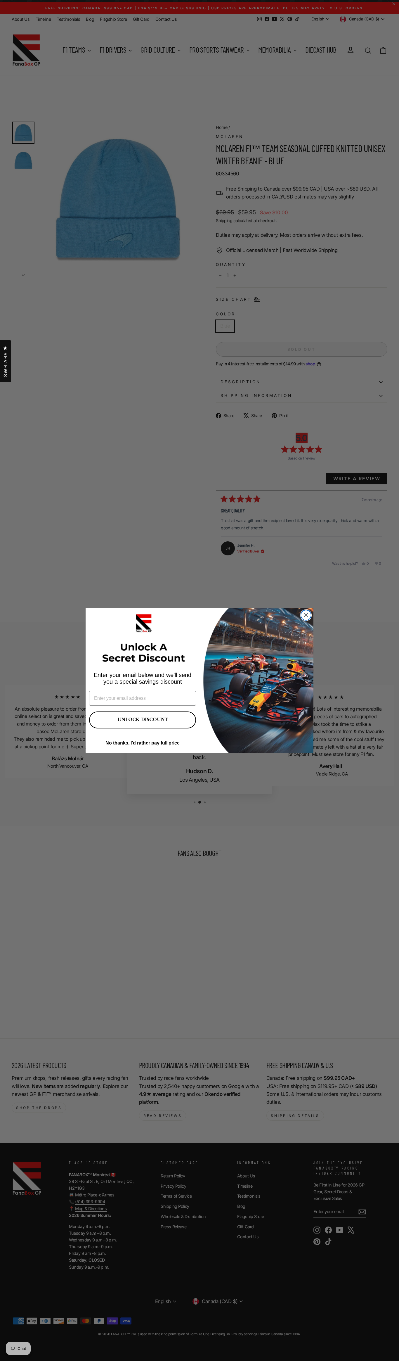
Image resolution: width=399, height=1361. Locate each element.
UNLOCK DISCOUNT (142, 719)
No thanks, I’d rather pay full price (142, 742)
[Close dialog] (306, 615)
